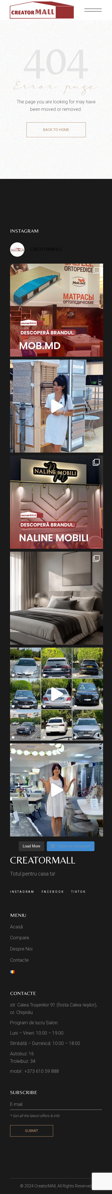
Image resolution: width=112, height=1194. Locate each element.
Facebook (53, 891)
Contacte (19, 960)
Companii (19, 937)
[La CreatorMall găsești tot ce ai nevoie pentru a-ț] (56, 406)
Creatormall (42, 860)
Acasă (16, 927)
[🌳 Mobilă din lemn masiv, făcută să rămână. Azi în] (56, 310)
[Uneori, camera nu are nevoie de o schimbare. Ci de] (56, 598)
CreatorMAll (45, 1186)
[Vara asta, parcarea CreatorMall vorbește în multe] (56, 694)
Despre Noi (21, 949)
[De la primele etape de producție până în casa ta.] (56, 789)
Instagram (22, 891)
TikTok (78, 891)
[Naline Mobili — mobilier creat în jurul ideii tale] (56, 501)
